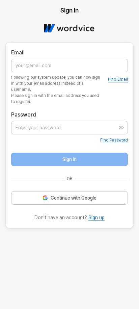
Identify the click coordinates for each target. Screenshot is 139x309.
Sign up (96, 217)
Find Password (114, 140)
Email (18, 52)
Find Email (118, 79)
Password (23, 114)
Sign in (69, 159)
